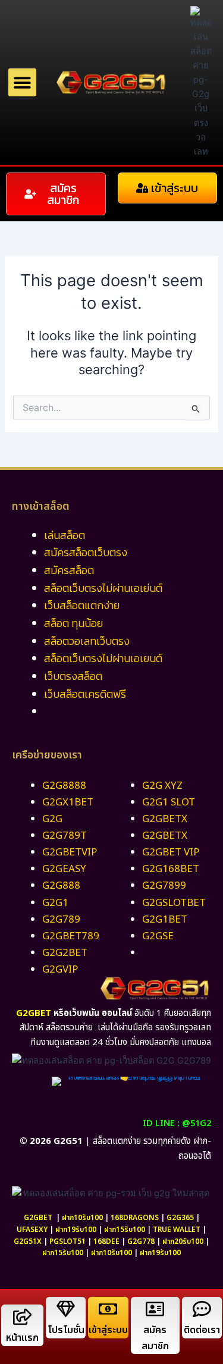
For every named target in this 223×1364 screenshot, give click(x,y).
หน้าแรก (22, 1338)
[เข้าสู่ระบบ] (108, 1309)
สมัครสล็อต (69, 570)
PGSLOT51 (67, 1241)
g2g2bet (64, 953)
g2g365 (180, 1217)
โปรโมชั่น (66, 1330)
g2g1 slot (168, 802)
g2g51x (28, 1241)
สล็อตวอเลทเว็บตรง (87, 641)
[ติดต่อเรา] (202, 1309)
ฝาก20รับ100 (182, 1241)
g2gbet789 (70, 936)
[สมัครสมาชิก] (155, 1309)
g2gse (158, 936)
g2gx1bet (67, 802)
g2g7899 (164, 885)
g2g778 (141, 1241)
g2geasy (64, 869)
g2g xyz (162, 786)
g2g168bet (170, 869)
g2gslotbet (174, 903)
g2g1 (55, 903)
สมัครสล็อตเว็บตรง (85, 552)
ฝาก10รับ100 (82, 1217)
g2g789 (61, 919)
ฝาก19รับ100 (75, 1229)
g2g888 (61, 885)
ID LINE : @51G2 (177, 1123)
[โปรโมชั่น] (65, 1309)
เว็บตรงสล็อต (73, 676)
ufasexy (32, 1229)
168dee (106, 1241)
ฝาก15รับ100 (124, 1229)
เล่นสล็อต (64, 535)
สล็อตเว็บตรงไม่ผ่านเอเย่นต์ (103, 588)
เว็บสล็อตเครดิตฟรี (85, 694)
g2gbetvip (69, 852)
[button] (22, 82)
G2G (52, 819)
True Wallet (176, 1229)
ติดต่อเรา (202, 1330)
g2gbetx (164, 819)
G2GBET (33, 1013)
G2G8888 (64, 786)
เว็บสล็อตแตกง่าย (82, 605)
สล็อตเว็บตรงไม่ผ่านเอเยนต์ (103, 658)
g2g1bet (164, 919)
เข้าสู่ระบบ (108, 1330)
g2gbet (38, 1217)
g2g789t (64, 836)
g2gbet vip (170, 852)
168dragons (135, 1217)
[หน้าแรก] (22, 1316)
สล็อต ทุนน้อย (73, 623)
